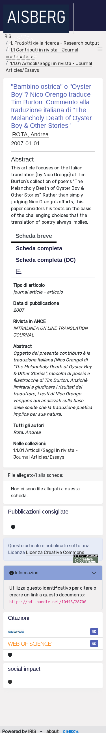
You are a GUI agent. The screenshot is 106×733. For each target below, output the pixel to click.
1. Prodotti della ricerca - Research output (54, 43)
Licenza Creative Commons (55, 552)
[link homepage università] (23, 49)
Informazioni (27, 572)
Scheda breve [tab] (34, 236)
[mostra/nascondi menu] (100, 49)
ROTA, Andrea (30, 134)
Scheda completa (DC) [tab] (46, 260)
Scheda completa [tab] (39, 248)
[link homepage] (38, 18)
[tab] (18, 271)
